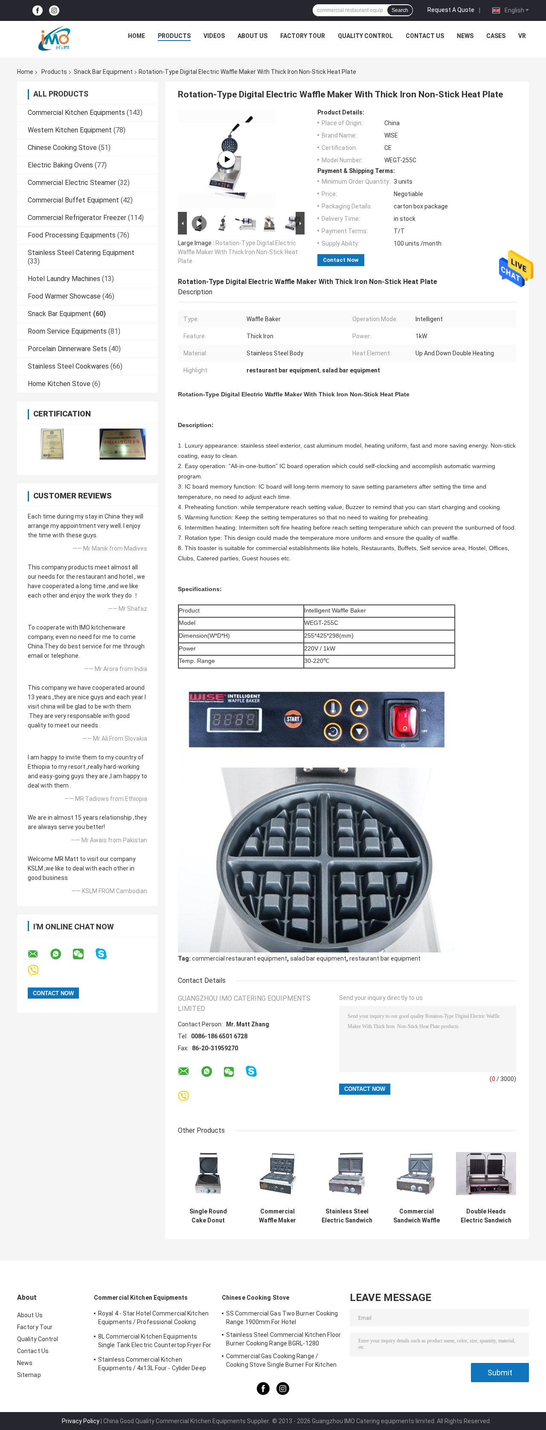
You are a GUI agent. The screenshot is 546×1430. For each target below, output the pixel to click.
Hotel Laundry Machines (64, 279)
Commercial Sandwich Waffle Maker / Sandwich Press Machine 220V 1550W (416, 1216)
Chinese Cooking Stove (62, 148)
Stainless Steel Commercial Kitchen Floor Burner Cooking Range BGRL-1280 (283, 1339)
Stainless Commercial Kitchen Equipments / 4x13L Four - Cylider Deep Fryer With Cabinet (152, 1365)
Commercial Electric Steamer (72, 183)
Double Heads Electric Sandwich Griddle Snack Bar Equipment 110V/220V (486, 1216)
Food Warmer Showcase (64, 296)
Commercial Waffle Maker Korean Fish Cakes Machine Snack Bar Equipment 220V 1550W (277, 1216)
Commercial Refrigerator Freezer (77, 218)
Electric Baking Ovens (60, 165)
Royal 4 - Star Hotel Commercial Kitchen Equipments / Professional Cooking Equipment (153, 1319)
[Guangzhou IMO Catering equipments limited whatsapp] (61, 954)
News (465, 35)
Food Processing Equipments (72, 235)
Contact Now (341, 260)
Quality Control (365, 35)
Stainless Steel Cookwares (68, 366)
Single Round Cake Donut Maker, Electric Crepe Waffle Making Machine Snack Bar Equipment (208, 1216)
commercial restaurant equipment (239, 958)
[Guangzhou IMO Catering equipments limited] (54, 38)
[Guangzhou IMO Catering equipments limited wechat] (83, 954)
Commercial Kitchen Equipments (76, 112)
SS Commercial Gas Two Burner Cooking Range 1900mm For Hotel (282, 1317)
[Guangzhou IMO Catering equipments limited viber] (38, 970)
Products (174, 35)
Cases (495, 35)
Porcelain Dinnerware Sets (67, 349)
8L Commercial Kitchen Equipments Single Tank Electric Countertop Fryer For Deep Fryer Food (154, 1342)
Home (136, 35)
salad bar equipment (318, 958)
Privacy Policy (80, 1421)
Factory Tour (302, 35)
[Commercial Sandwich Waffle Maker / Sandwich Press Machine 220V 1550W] (416, 1173)
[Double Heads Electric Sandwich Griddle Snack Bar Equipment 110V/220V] (486, 1173)
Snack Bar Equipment (103, 71)
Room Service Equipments (67, 331)
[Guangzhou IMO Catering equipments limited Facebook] (37, 10)
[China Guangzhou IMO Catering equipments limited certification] (52, 444)
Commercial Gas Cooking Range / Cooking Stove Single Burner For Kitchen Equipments (281, 1362)
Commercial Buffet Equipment (73, 200)
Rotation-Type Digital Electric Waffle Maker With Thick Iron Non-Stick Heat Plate (238, 252)
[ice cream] (227, 159)
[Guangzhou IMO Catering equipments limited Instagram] (54, 10)
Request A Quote (450, 9)
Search (400, 10)
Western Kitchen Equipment (70, 130)
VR (522, 35)
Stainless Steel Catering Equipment (81, 253)
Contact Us (425, 35)
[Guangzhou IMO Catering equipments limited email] (38, 954)
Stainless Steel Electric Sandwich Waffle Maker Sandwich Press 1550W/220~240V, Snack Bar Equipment (347, 1216)
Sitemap (29, 1374)
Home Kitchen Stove (59, 384)
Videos (214, 35)
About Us (252, 35)
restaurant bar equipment (385, 958)
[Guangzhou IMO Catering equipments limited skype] (106, 954)
